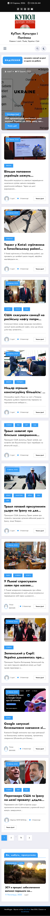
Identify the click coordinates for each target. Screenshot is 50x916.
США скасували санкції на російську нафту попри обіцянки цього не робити (24, 317)
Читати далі (23, 126)
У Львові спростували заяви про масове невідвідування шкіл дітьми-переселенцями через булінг (21, 583)
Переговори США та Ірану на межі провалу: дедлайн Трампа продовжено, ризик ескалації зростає (24, 798)
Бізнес (8, 718)
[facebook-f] (18, 9)
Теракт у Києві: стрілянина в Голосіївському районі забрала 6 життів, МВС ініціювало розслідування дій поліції (24, 247)
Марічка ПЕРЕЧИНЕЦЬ (18, 820)
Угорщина (20, 382)
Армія (8, 495)
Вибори (8, 165)
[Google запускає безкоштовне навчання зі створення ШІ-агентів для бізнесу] (25, 700)
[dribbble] (25, 9)
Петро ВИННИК (12, 606)
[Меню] (5, 48)
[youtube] (32, 9)
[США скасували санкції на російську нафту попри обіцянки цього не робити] (25, 291)
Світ (26, 425)
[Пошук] (37, 49)
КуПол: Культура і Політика (24, 35)
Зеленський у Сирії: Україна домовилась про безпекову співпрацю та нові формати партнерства (23, 655)
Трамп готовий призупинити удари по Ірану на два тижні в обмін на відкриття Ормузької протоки (24, 508)
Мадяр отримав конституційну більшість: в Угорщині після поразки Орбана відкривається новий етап (24, 390)
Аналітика (19, 495)
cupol (20, 71)
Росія (18, 309)
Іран (18, 425)
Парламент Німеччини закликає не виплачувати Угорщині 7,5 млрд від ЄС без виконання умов (24, 905)
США (26, 309)
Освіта (28, 575)
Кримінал (9, 239)
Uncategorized (24, 114)
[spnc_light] (44, 48)
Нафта (8, 309)
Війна (30, 495)
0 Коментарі (24, 199)
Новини (9, 425)
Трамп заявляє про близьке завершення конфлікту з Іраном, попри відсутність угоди (24, 433)
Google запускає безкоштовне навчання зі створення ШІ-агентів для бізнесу (23, 726)
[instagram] (28, 9)
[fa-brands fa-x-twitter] (21, 9)
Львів (8, 575)
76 (21, 837)
